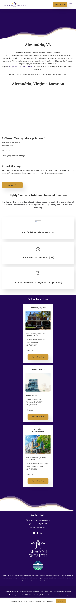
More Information (38, 357)
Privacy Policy (48, 591)
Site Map (68, 591)
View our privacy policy (48, 601)
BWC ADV (8, 591)
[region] (38, 601)
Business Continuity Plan (35, 591)
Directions (29, 350)
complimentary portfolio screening (21, 66)
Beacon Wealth (15, 4)
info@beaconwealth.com (42, 520)
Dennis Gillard (31, 395)
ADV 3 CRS (23, 591)
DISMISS (60, 601)
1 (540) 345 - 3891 (42, 524)
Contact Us (12, 185)
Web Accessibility (58, 591)
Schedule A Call (60, 4)
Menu (70, 4)
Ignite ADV (15, 591)
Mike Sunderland (32, 458)
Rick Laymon (30, 334)
